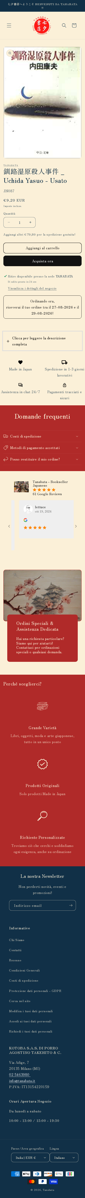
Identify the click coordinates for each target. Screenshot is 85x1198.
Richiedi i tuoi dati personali (30, 1031)
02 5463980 (20, 1074)
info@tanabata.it (22, 1080)
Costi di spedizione (23, 980)
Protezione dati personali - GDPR (35, 990)
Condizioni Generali (24, 970)
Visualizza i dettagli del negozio (32, 288)
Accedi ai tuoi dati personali (30, 1021)
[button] (9, 25)
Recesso (15, 960)
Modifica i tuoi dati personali (31, 1011)
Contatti (15, 950)
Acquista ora (42, 261)
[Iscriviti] (71, 905)
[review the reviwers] (19, 520)
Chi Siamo (16, 939)
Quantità (9, 213)
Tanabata (48, 1189)
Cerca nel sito (19, 1000)
